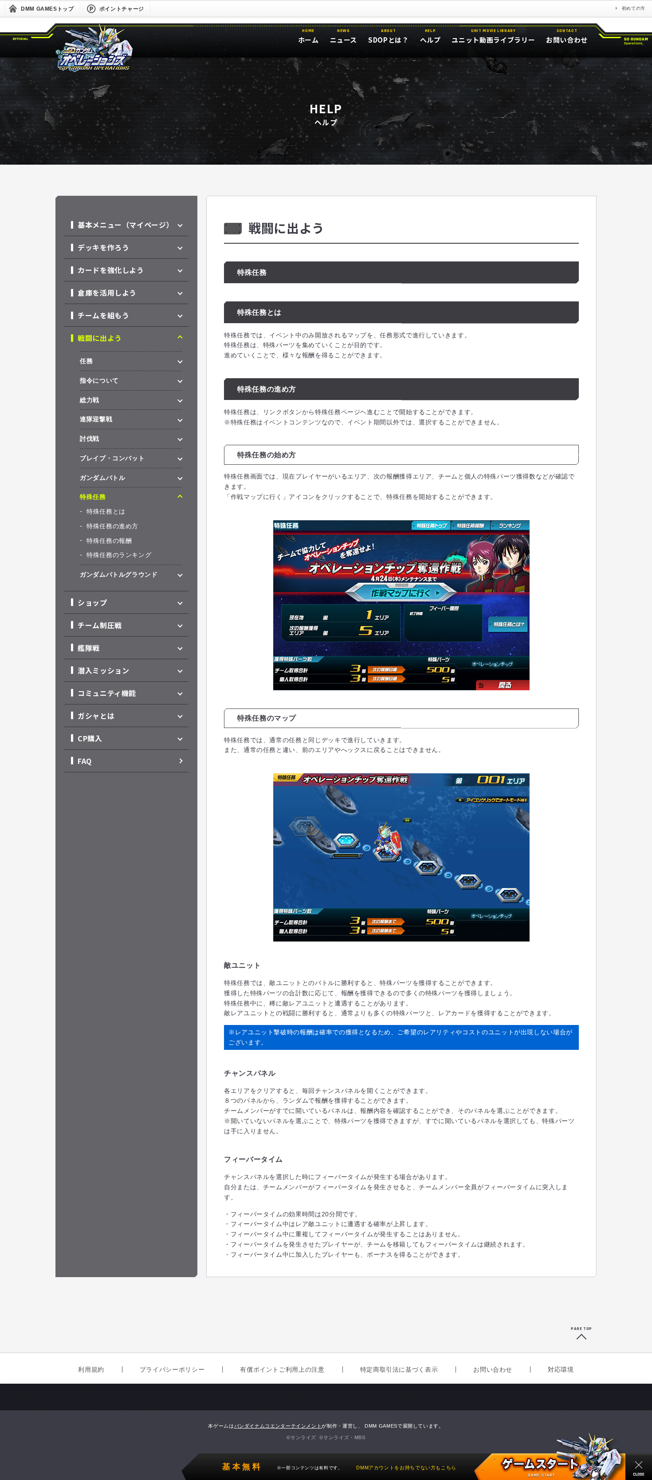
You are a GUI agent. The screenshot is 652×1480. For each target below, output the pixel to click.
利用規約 (91, 1369)
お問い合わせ (492, 1369)
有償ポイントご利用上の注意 (282, 1369)
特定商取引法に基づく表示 (399, 1369)
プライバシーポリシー (172, 1369)
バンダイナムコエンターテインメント (278, 1426)
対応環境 (561, 1369)
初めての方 (633, 8)
